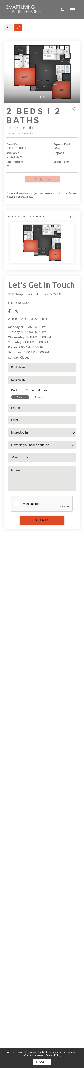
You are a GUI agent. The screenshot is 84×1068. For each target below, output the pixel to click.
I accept (42, 1062)
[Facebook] (9, 311)
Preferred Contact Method (29, 390)
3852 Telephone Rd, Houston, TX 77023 (35, 294)
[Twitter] (17, 311)
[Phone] (62, 10)
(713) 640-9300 (18, 303)
